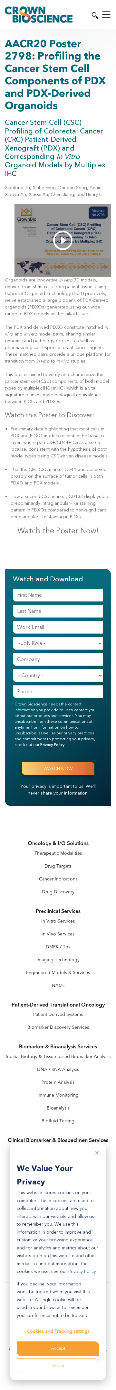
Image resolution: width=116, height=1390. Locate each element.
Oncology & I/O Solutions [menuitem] (58, 843)
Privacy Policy (82, 1271)
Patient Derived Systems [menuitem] (58, 1014)
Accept (58, 1348)
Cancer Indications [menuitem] (58, 879)
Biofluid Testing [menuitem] (58, 1121)
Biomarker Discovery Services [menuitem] (58, 1027)
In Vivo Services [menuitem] (58, 934)
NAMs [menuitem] (58, 985)
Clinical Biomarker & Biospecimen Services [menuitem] (58, 1140)
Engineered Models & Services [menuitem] (58, 973)
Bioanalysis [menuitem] (58, 1108)
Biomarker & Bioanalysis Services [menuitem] (58, 1047)
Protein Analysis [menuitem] (58, 1082)
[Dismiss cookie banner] (97, 1154)
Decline (58, 1366)
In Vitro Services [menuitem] (58, 921)
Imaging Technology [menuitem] (58, 960)
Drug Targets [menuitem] (58, 866)
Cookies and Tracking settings (58, 1331)
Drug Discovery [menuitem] (58, 892)
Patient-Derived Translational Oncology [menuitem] (58, 1005)
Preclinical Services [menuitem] (58, 911)
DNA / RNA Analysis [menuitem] (58, 1069)
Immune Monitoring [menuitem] (58, 1095)
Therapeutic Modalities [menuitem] (58, 853)
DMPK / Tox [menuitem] (58, 947)
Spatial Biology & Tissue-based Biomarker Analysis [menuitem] (58, 1057)
